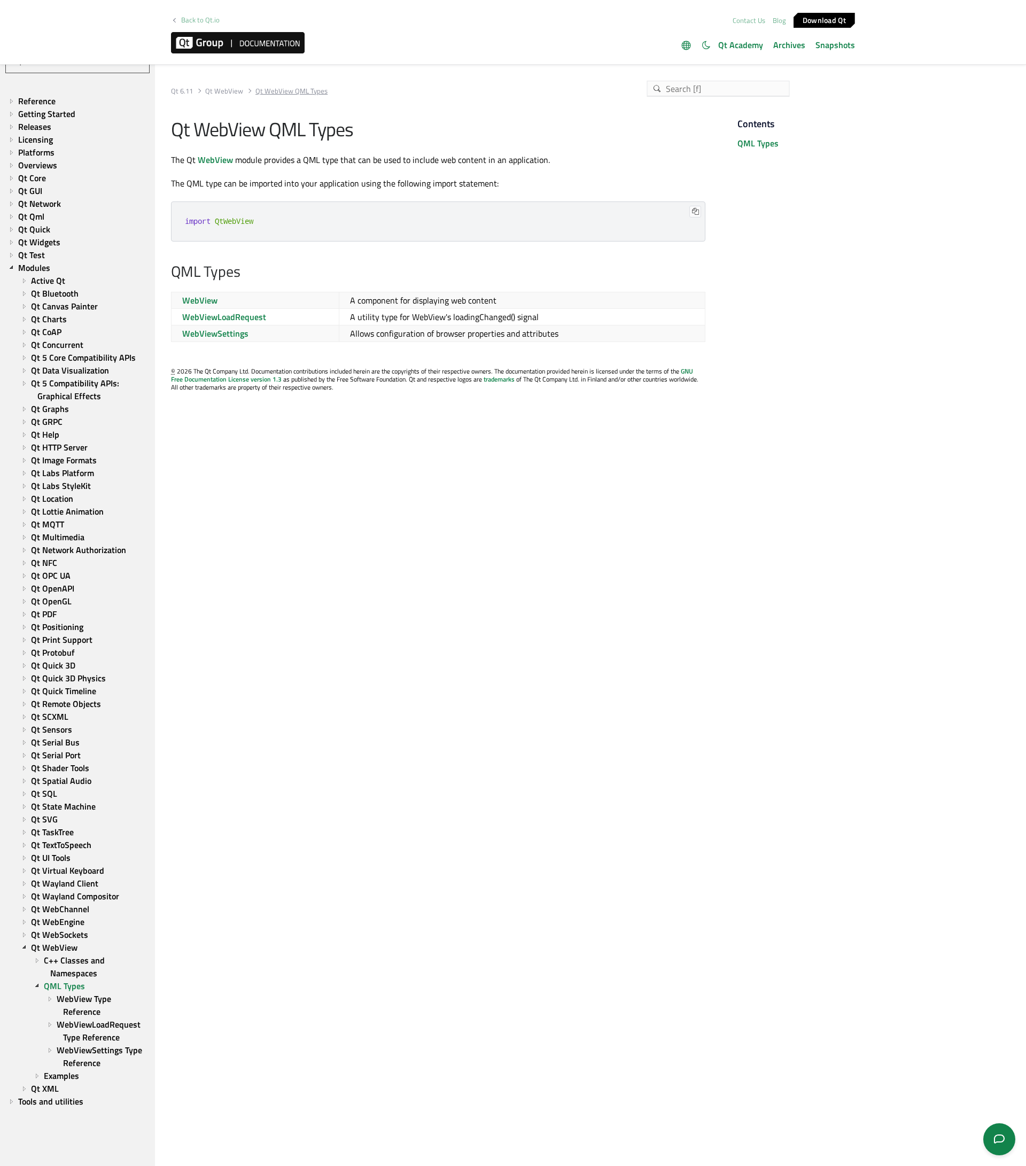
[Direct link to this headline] (246, 272)
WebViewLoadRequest (224, 316)
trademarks (499, 379)
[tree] (77, 601)
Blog (779, 20)
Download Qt (824, 19)
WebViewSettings (215, 333)
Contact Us (749, 20)
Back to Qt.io (200, 20)
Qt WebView (224, 91)
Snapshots (835, 44)
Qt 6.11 (182, 91)
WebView (215, 159)
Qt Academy (740, 44)
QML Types (758, 143)
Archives (789, 44)
